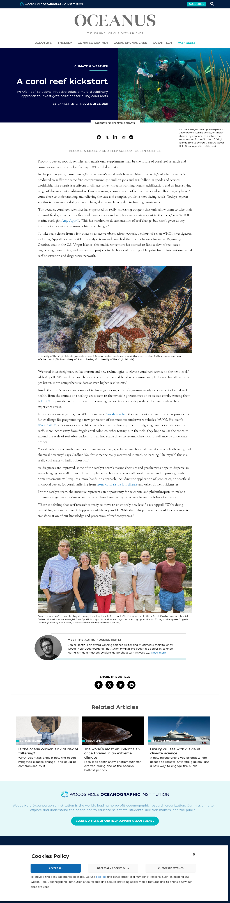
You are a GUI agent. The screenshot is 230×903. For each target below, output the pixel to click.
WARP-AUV (47, 425)
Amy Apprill (70, 221)
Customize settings (170, 868)
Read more (158, 652)
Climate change (31, 741)
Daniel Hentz (68, 104)
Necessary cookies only (113, 868)
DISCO (46, 401)
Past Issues (187, 42)
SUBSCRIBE (196, 4)
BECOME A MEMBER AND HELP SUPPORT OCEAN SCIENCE (115, 151)
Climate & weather (91, 66)
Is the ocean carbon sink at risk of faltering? (48, 751)
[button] (194, 854)
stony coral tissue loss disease (117, 484)
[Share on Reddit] (131, 137)
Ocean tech (162, 42)
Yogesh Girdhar (115, 414)
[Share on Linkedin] (115, 137)
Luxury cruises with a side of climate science (175, 751)
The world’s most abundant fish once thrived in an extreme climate (112, 753)
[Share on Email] (123, 137)
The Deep (65, 42)
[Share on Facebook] (99, 137)
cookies (101, 877)
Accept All (56, 868)
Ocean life (43, 42)
